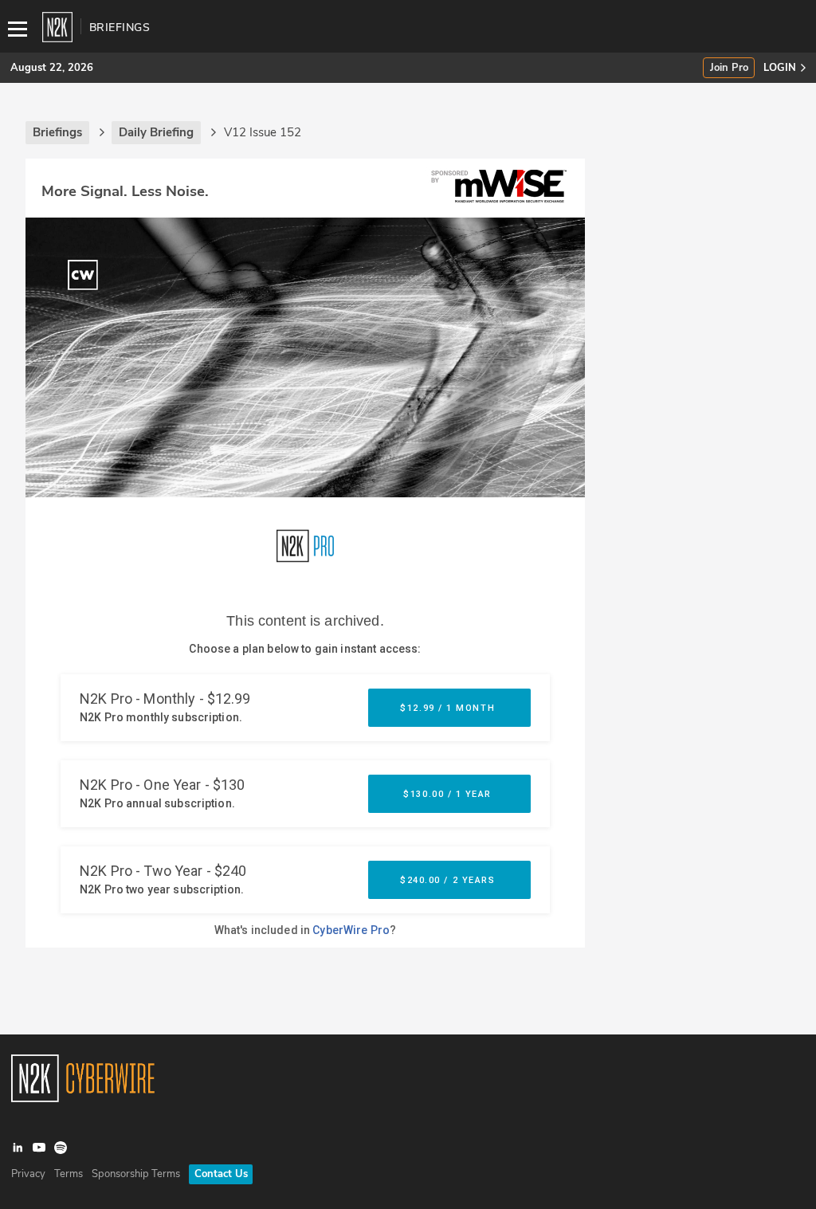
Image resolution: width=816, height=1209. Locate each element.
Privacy (28, 1174)
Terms (68, 1174)
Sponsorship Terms (136, 1174)
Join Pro (729, 68)
